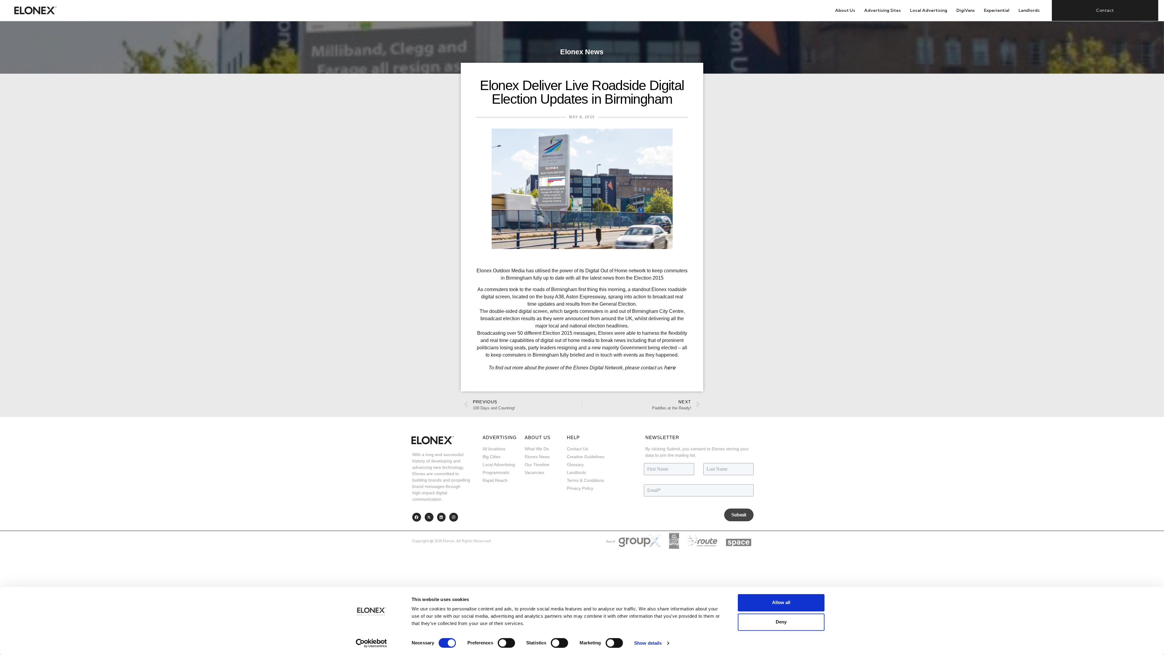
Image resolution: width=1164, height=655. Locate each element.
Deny (781, 621)
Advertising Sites (882, 10)
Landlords (1029, 10)
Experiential (996, 10)
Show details (648, 643)
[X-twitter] (429, 517)
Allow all (781, 602)
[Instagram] (453, 517)
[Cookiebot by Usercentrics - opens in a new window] (371, 643)
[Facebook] (416, 517)
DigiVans (965, 10)
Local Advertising (928, 10)
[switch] (506, 643)
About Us (845, 10)
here (669, 367)
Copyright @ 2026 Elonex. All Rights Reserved (451, 541)
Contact (1105, 10)
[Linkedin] (441, 517)
